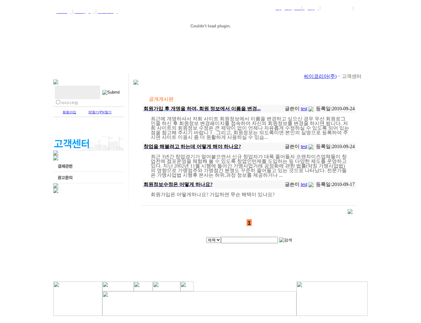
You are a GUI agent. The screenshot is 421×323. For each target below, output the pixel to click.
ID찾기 (93, 112)
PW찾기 (106, 112)
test (304, 108)
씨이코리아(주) (320, 76)
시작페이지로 (336, 7)
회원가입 (69, 112)
